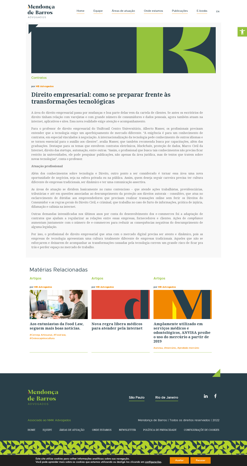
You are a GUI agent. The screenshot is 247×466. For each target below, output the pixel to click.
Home (80, 10)
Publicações (180, 10)
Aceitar (179, 460)
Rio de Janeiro (166, 397)
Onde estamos (153, 10)
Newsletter (127, 429)
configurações (153, 462)
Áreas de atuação (123, 10)
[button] (242, 32)
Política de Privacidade (159, 429)
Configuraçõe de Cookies (201, 429)
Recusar (200, 460)
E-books (202, 10)
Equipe (98, 10)
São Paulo (136, 397)
